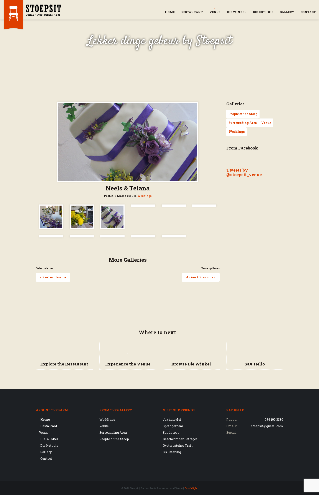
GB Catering (172, 452)
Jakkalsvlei (172, 419)
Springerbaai (173, 426)
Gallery (287, 12)
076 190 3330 (274, 419)
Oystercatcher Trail (178, 445)
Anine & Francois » (200, 277)
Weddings (144, 196)
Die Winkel (236, 12)
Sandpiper (171, 432)
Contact (308, 12)
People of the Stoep (243, 114)
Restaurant (192, 12)
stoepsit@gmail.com (267, 426)
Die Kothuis (263, 12)
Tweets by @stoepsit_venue (244, 172)
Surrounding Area (243, 123)
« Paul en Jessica (53, 277)
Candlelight (191, 488)
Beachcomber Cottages (180, 439)
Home (170, 12)
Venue (214, 12)
